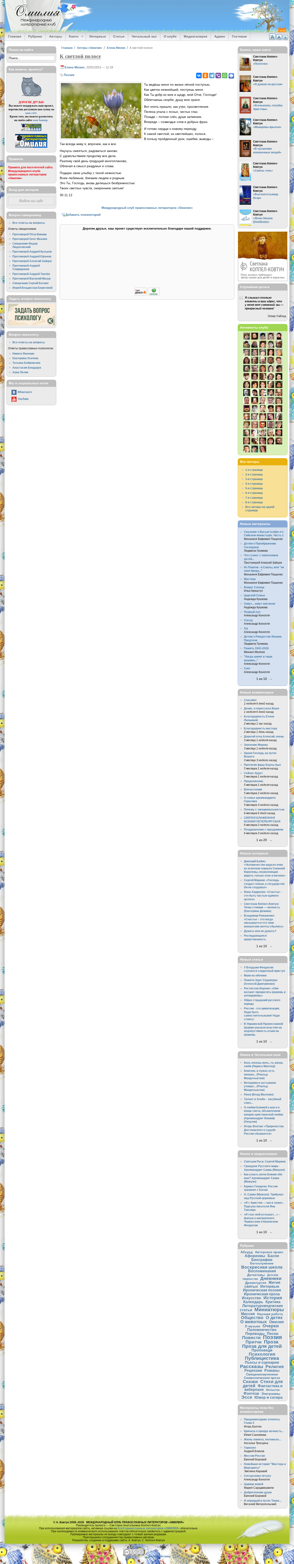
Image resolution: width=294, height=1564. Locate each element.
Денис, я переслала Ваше (261, 708)
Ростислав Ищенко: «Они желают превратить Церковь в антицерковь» (265, 992)
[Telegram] (212, 75)
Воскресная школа (262, 1267)
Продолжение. (254, 781)
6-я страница (254, 492)
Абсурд (246, 1252)
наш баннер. (40, 120)
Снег (247, 668)
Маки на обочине (255, 975)
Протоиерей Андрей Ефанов (31, 256)
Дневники (271, 1278)
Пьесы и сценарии (262, 1362)
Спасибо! (250, 700)
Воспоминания (262, 1271)
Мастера (250, 578)
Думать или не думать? (260, 930)
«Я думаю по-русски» (268, 84)
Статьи (118, 36)
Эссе (246, 1397)
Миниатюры (269, 1309)
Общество (252, 1317)
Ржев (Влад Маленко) (259, 1094)
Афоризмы (255, 1256)
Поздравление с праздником (263, 829)
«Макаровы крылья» (267, 126)
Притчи (254, 1342)
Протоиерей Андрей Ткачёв (31, 273)
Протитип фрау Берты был (262, 764)
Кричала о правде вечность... (264, 1431)
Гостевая (239, 36)
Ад (246, 628)
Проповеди (262, 1350)
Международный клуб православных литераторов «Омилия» (147, 208)
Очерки (271, 1325)
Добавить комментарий (83, 214)
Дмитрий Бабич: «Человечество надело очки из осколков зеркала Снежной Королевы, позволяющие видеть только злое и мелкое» (265, 868)
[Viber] (218, 75)
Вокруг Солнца (254, 587)
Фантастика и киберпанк (263, 1388)
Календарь (253, 1302)
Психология (262, 1354)
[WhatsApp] (224, 75)
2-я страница (254, 474)
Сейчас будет (253, 773)
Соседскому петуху (257, 1475)
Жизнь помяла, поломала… (263, 1439)
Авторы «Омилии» (89, 47)
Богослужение (262, 1263)
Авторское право (269, 1252)
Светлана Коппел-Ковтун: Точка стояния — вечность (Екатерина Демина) (262, 907)
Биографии (261, 1260)
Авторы (55, 36)
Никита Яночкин (23, 353)
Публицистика (262, 1358)
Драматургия (255, 1282)
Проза (271, 1341)
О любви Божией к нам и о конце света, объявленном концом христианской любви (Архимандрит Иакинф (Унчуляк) (263, 1114)
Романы (272, 1370)
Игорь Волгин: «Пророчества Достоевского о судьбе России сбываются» (264, 1130)
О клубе (170, 36)
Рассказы (251, 1366)
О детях (274, 1317)
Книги (72, 37)
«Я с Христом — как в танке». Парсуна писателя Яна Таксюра (264, 1206)
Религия (275, 1366)
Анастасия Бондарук (26, 367)
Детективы (256, 1275)
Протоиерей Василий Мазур (31, 278)
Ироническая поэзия (262, 1290)
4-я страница (254, 483)
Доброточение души (257, 1492)
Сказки (250, 1381)
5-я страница (254, 488)
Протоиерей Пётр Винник (29, 234)
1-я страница (254, 469)
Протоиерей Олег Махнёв (29, 238)
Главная (14, 36)
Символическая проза (262, 1378)
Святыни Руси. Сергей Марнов (265, 1161)
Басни (273, 1256)
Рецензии (253, 1370)
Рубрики (35, 36)
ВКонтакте (25, 391)
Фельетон (273, 1389)
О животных (253, 1321)
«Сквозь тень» (263, 170)
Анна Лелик (20, 372)
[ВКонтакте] (199, 75)
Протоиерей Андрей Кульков (32, 251)
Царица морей (253, 1483)
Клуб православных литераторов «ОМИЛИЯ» (149, 1528)
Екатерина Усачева (25, 358)
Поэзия (69, 75)
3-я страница (254, 479)
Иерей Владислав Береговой (32, 287)
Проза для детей (262, 1346)
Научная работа (270, 1314)
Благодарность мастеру (260, 728)
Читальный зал (144, 36)
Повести (251, 1337)
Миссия (248, 1314)
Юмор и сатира (268, 1397)
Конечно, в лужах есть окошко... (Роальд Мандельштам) (259, 1074)
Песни (272, 1333)
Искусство (251, 1298)
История (272, 1297)
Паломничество (262, 1330)
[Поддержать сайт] (147, 295)
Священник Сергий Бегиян (30, 283)
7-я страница (254, 497)
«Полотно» (260, 63)
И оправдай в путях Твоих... (262, 1500)
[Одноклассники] (205, 75)
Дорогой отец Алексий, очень (264, 736)
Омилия (276, 1322)
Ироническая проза (262, 1294)
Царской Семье (254, 595)
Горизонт (250, 1447)
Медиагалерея (195, 36)
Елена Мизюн (116, 47)
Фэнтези (251, 1393)
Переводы (255, 1333)
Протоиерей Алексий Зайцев (32, 260)
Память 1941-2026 (256, 648)
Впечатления (253, 789)
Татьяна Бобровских (26, 362)
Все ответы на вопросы (28, 222)
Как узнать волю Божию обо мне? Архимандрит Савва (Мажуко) (263, 1178)
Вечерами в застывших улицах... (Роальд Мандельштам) (260, 1086)
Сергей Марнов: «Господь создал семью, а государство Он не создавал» (264, 884)
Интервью (97, 36)
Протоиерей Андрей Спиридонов (26, 267)
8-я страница (254, 502)
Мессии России (254, 1455)
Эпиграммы (270, 1393)
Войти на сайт (31, 201)
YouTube (23, 398)
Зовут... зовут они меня (259, 603)
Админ (219, 36)
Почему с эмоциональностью (264, 809)
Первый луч (252, 611)
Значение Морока (256, 744)
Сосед (248, 620)
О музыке (252, 1326)
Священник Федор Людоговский (24, 245)
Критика (273, 1302)
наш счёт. (31, 113)
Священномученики (262, 1374)
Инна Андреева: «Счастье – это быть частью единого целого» (263, 895)
